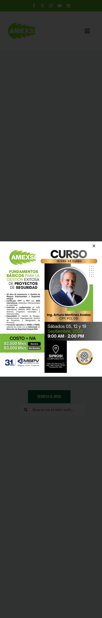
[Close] (94, 246)
